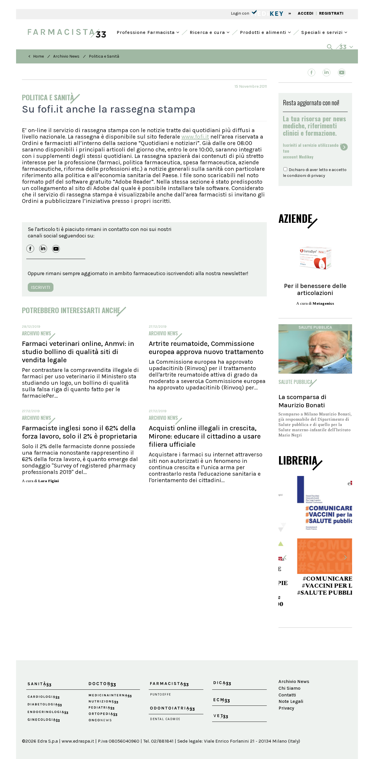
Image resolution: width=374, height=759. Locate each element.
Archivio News (66, 56)
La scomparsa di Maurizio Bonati (302, 401)
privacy (318, 175)
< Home (36, 56)
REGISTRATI (331, 13)
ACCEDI (305, 13)
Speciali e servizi (322, 32)
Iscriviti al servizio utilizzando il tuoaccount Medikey (312, 151)
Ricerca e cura (208, 32)
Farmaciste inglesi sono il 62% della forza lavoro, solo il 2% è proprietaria (79, 432)
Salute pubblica (315, 327)
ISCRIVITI (40, 287)
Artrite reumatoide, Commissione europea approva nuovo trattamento (206, 347)
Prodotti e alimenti (264, 32)
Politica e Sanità (104, 56)
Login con (240, 13)
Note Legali (290, 683)
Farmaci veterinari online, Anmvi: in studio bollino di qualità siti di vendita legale (78, 351)
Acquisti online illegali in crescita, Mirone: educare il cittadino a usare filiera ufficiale (205, 436)
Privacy (286, 690)
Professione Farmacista (146, 32)
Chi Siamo (289, 669)
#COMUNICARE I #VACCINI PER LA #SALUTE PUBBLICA (315, 586)
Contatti (287, 676)
